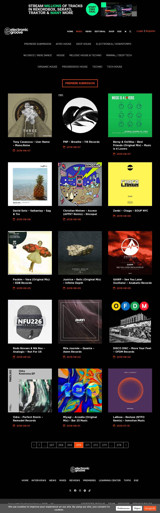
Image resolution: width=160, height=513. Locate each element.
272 (96, 445)
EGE (136, 480)
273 (105, 445)
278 (119, 445)
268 (61, 445)
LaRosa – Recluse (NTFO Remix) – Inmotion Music (129, 418)
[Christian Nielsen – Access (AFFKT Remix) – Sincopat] (80, 184)
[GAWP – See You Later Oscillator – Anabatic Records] (130, 253)
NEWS (52, 480)
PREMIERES (89, 480)
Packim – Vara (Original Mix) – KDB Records (31, 281)
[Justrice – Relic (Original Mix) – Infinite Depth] (80, 253)
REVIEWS (74, 480)
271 (88, 445)
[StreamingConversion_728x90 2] (80, 15)
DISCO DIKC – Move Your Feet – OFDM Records (132, 350)
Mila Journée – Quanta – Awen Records (78, 350)
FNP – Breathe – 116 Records (81, 142)
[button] (130, 31)
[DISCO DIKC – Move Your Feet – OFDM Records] (130, 322)
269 (70, 445)
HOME (25, 480)
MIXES (62, 480)
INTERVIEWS (39, 480)
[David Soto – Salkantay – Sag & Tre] (30, 184)
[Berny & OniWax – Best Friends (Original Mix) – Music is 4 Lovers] (130, 115)
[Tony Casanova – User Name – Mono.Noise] (30, 115)
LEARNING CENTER (110, 480)
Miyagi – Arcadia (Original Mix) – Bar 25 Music (80, 418)
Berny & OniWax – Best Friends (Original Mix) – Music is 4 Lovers (132, 145)
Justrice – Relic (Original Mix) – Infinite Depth (82, 281)
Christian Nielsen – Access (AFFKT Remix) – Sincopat (80, 212)
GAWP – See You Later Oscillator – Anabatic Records (132, 281)
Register (150, 31)
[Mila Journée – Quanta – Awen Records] (80, 322)
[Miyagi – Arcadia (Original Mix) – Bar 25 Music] (80, 390)
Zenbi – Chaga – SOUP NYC (130, 210)
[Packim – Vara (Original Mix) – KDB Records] (30, 253)
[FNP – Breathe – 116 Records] (80, 115)
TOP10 (127, 480)
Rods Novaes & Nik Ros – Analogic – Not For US (29, 350)
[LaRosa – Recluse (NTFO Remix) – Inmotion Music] (130, 390)
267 (52, 445)
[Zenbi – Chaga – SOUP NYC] (130, 184)
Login (140, 31)
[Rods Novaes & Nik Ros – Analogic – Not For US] (30, 322)
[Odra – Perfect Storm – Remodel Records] (30, 390)
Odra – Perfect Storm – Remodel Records (28, 418)
